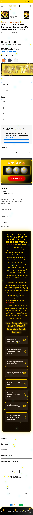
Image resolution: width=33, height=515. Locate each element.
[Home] (12, 6)
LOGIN (9, 512)
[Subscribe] (26, 493)
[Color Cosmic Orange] (3, 60)
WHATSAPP (22, 512)
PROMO (3, 512)
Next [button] (31, 2)
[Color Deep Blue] (10, 60)
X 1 (4, 102)
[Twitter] (5, 226)
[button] (2, 6)
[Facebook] (2, 226)
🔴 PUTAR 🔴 (16, 178)
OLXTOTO (10, 245)
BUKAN (5, 85)
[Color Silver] (16, 60)
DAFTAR (15, 512)
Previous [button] (2, 2)
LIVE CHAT (29, 512)
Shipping (10, 44)
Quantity (4, 148)
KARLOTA (6, 91)
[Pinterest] (8, 226)
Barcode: (13, 32)
